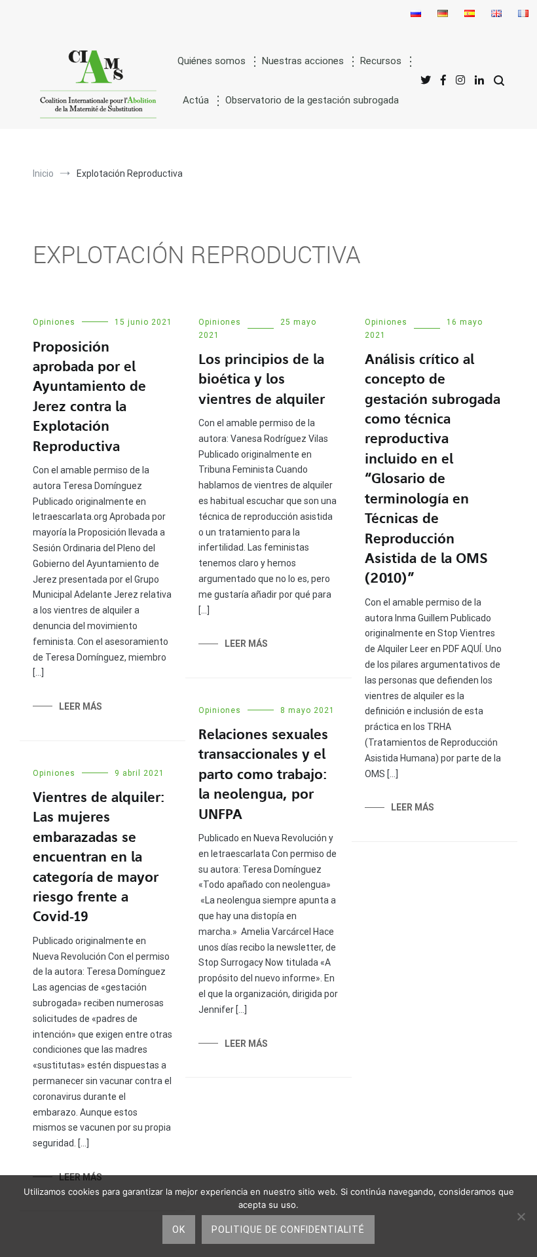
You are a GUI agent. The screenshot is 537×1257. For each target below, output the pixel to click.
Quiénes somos (211, 61)
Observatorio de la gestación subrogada (312, 100)
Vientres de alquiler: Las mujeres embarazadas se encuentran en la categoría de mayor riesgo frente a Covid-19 (98, 857)
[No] (520, 1216)
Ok (178, 1229)
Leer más (80, 706)
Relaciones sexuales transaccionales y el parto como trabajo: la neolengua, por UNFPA (263, 774)
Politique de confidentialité (288, 1229)
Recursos (380, 61)
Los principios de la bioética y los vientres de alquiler (261, 379)
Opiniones (54, 322)
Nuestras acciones (303, 61)
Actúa (196, 100)
